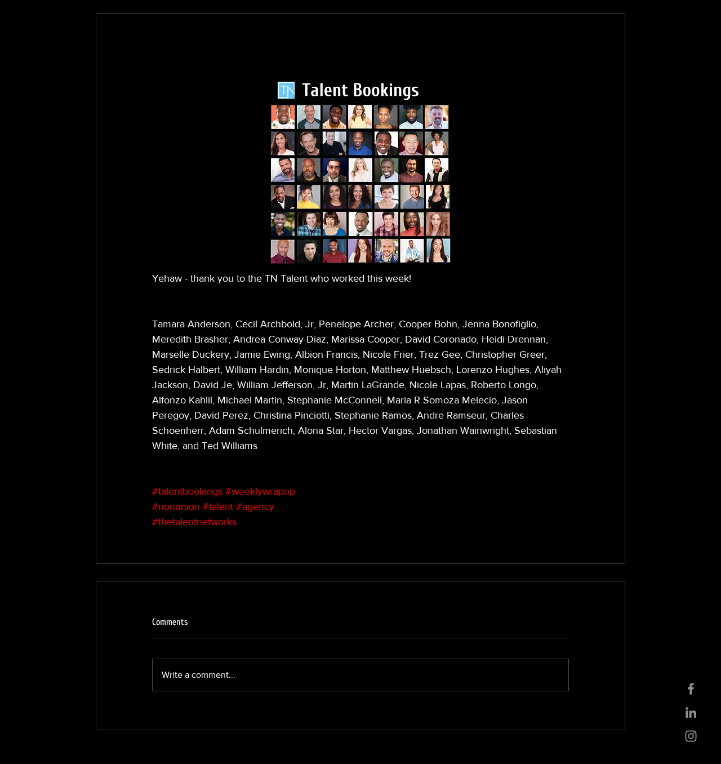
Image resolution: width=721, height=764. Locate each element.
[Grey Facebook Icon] (690, 688)
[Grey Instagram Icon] (690, 736)
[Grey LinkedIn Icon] (690, 712)
